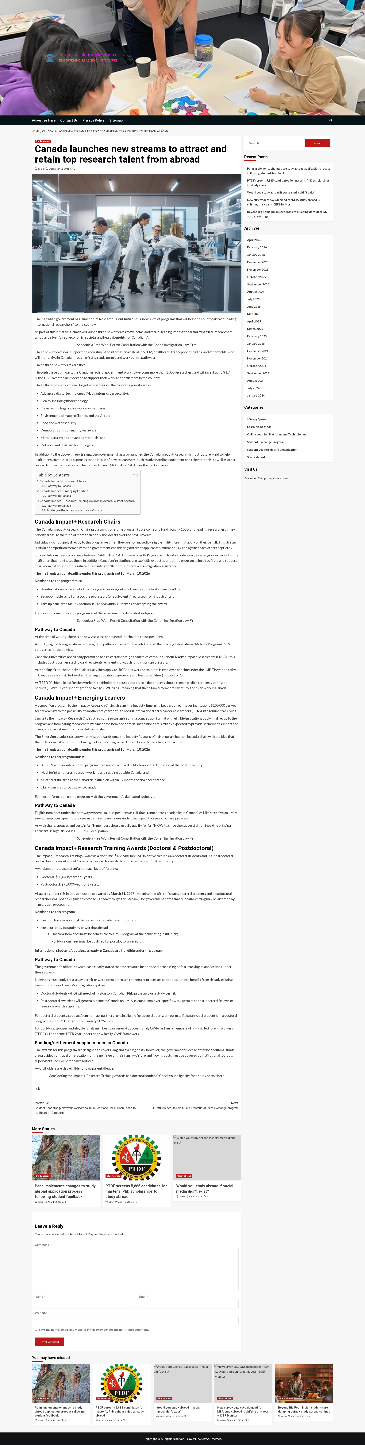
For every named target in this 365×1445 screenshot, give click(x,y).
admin (41, 168)
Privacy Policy (94, 120)
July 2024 (253, 388)
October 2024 (256, 365)
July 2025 (253, 299)
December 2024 (257, 351)
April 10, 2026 (297, 1416)
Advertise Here (44, 120)
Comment (43, 1244)
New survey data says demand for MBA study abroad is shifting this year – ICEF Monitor (283, 202)
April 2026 (254, 240)
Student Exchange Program (265, 442)
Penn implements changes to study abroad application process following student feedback (65, 1191)
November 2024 (257, 358)
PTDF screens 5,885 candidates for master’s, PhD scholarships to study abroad (136, 1191)
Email (143, 1296)
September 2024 (258, 373)
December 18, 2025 (59, 168)
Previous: (85, 1108)
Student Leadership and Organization (272, 449)
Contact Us (69, 120)
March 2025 (255, 328)
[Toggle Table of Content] (132, 475)
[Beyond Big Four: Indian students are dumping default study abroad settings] (304, 1383)
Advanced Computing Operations (266, 478)
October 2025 (256, 277)
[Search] (330, 120)
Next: (195, 1105)
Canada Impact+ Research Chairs (63, 481)
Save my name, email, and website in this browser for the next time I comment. (94, 1329)
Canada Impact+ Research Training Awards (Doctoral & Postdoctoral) (88, 500)
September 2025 (258, 284)
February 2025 (257, 336)
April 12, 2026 (195, 1196)
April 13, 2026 (125, 1202)
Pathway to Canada (58, 485)
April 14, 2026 (54, 1202)
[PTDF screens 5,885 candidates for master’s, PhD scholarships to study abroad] (137, 1157)
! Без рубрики (256, 419)
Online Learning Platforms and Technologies (276, 434)
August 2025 (255, 291)
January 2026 (256, 254)
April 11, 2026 (236, 1420)
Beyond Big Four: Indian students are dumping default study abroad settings (287, 214)
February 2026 (257, 247)
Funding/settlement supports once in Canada (74, 510)
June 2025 (254, 306)
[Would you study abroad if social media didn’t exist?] (207, 1157)
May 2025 (253, 314)
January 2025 (256, 343)
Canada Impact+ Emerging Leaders (64, 491)
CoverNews (195, 1438)
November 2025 (257, 269)
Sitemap (116, 120)
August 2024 (255, 380)
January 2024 (256, 395)
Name (40, 1296)
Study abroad (43, 141)
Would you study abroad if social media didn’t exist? (281, 192)
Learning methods (259, 426)
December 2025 (257, 262)
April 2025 (254, 321)
